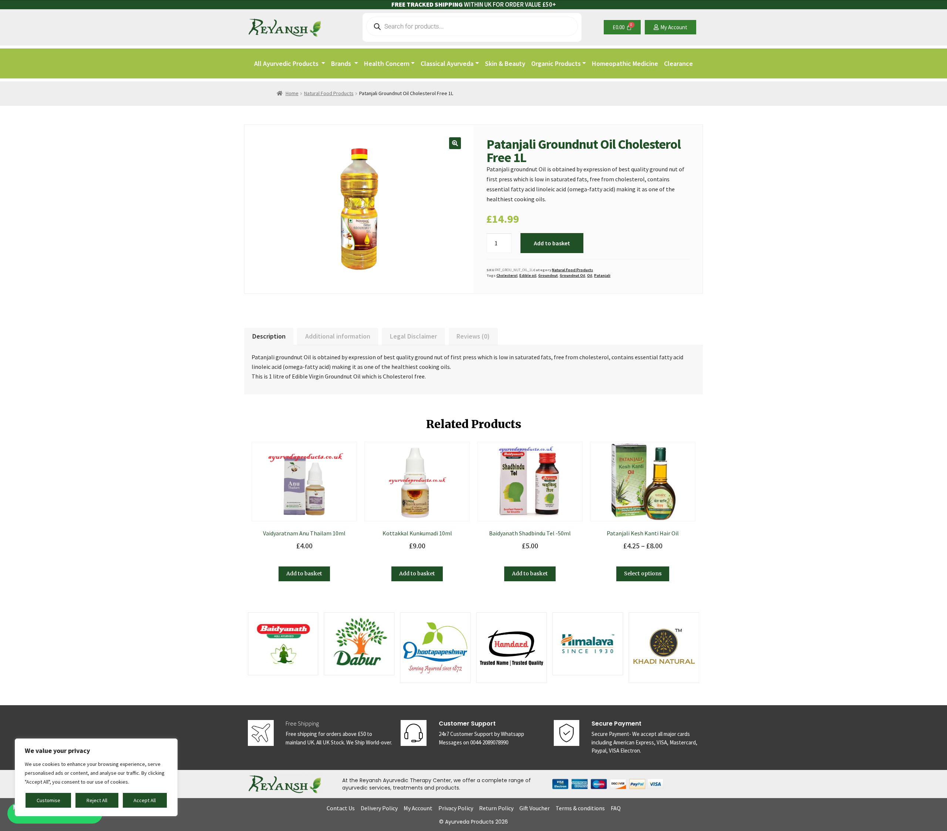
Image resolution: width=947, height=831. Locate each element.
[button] (455, 143)
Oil (589, 275)
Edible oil (527, 275)
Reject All (97, 800)
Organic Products (556, 63)
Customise (48, 800)
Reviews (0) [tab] (473, 336)
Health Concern (387, 63)
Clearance (678, 63)
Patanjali (602, 275)
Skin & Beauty (505, 63)
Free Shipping (302, 723)
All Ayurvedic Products (287, 63)
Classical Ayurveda (447, 63)
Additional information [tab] (337, 336)
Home (292, 93)
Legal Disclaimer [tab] (413, 336)
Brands (342, 63)
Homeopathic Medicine (625, 63)
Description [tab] (269, 336)
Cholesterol (507, 275)
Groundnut (548, 275)
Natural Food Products (329, 93)
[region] (96, 777)
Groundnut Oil (572, 275)
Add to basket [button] (304, 573)
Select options (643, 573)
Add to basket (552, 243)
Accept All (145, 800)
